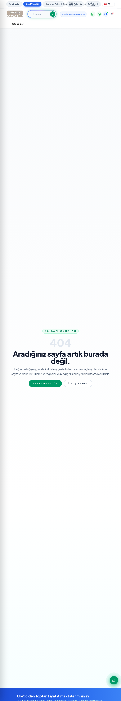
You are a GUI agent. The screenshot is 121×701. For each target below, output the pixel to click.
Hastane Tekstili (53, 4)
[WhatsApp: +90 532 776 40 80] (99, 14)
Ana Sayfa (14, 4)
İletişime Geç (78, 383)
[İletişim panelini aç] (114, 680)
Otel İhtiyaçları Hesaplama (73, 14)
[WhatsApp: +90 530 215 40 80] (92, 14)
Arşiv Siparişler (73, 4)
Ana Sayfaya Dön (45, 383)
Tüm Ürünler (92, 4)
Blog (65, 4)
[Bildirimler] (112, 14)
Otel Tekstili (32, 4)
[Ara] (52, 14)
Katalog (83, 4)
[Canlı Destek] (105, 14)
